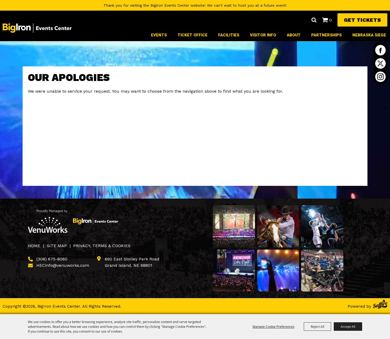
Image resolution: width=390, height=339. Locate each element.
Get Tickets (362, 20)
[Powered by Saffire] (380, 304)
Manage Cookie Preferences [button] (273, 326)
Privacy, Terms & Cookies (102, 245)
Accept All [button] (348, 326)
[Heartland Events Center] (95, 221)
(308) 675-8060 (51, 258)
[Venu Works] (48, 221)
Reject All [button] (317, 326)
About (294, 35)
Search (314, 20)
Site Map (57, 245)
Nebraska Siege (369, 35)
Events (159, 35)
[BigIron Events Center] (37, 28)
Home (34, 245)
